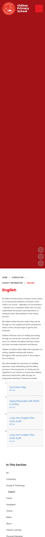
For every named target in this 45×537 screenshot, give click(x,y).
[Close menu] (39, 8)
